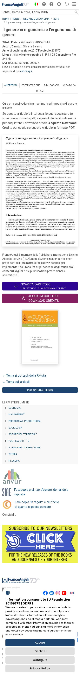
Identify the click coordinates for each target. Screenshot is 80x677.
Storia (13, 454)
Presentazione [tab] (31, 85)
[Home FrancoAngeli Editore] (15, 4)
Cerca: (6, 12)
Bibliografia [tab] (51, 85)
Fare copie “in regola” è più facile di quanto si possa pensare (37, 504)
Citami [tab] (40, 91)
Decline (40, 651)
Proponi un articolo (40, 390)
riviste (16, 18)
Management (17, 414)
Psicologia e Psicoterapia (25, 421)
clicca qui (26, 71)
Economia (15, 408)
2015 (56, 18)
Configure (40, 660)
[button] (35, 4)
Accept (40, 643)
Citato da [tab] (69, 85)
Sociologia (15, 427)
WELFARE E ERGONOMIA (36, 18)
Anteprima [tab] (10, 85)
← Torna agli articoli (16, 382)
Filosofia (14, 460)
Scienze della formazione (25, 447)
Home (5, 18)
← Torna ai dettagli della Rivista (24, 375)
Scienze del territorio (23, 434)
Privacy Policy (40, 668)
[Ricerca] (76, 12)
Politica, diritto (19, 441)
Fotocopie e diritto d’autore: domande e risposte (41, 492)
